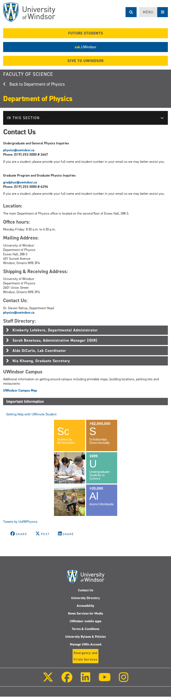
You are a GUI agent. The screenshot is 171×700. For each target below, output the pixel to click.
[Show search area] (131, 12)
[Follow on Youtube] (104, 680)
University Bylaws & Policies (85, 636)
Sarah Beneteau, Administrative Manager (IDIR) (55, 340)
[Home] (29, 12)
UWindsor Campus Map (20, 390)
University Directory (85, 598)
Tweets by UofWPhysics (20, 521)
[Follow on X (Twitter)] (48, 680)
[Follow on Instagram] (123, 680)
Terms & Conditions (85, 629)
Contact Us (85, 590)
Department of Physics (44, 84)
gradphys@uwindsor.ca (20, 182)
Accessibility (85, 605)
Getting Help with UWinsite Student (31, 414)
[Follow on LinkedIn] (85, 680)
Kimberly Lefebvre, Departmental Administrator (55, 330)
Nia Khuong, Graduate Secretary (41, 360)
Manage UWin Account (85, 644)
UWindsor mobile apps (85, 621)
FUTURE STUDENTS (85, 33)
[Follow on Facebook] (67, 680)
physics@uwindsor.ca (18, 150)
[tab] (85, 330)
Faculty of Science (28, 74)
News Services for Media (85, 613)
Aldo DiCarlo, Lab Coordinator (39, 350)
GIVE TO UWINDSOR (86, 60)
